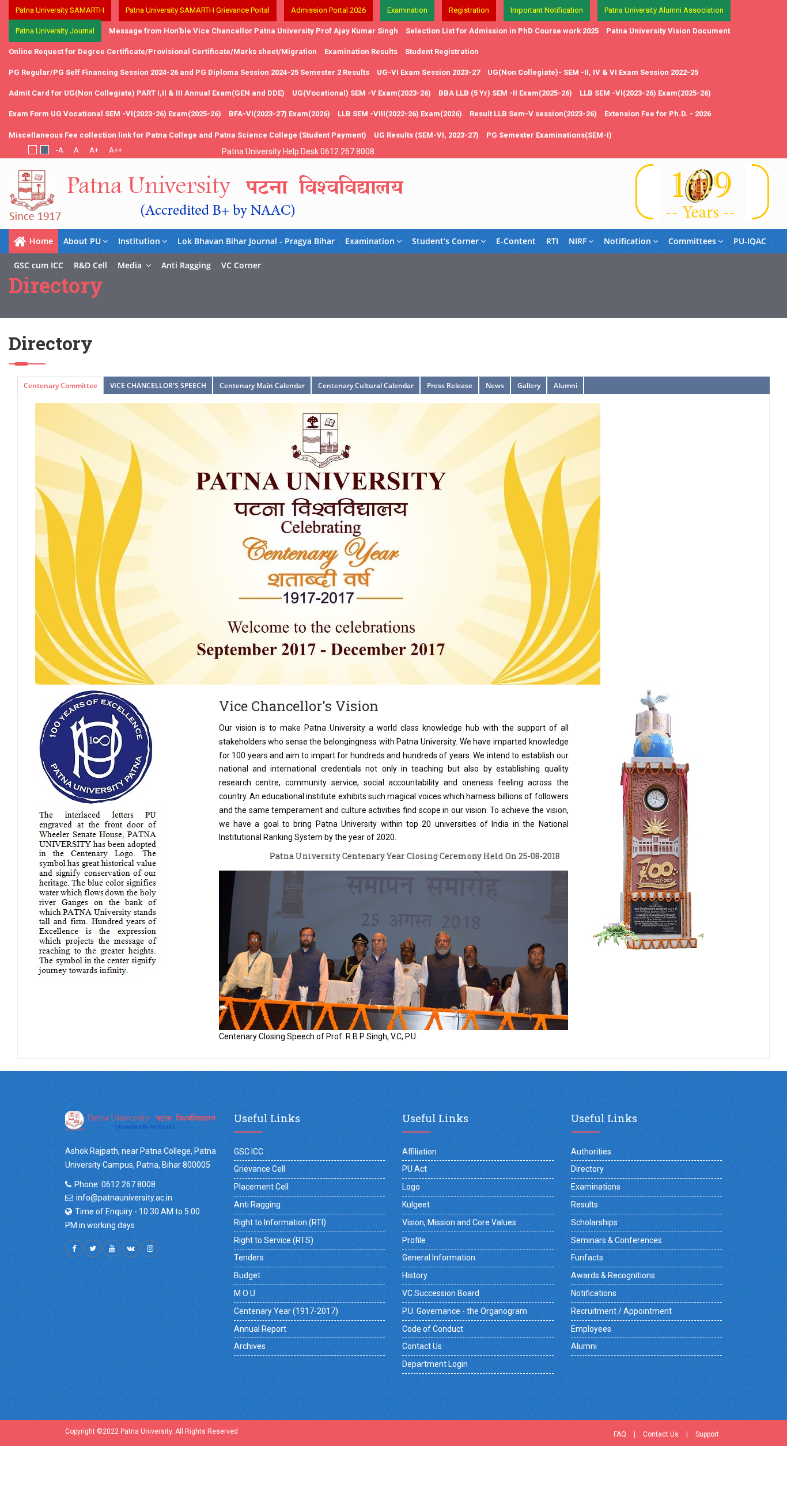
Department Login (435, 1364)
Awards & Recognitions (613, 1275)
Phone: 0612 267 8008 (115, 1184)
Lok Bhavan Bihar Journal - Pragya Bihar (256, 240)
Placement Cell (261, 1186)
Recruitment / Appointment (621, 1311)
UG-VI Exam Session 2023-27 (428, 72)
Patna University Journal (55, 30)
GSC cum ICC (38, 265)
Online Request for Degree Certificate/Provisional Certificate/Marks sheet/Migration (163, 51)
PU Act (414, 1168)
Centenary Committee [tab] (60, 385)
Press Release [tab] (449, 385)
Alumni (584, 1346)
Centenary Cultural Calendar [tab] (366, 385)
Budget (247, 1275)
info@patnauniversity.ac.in (124, 1197)
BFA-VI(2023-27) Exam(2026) (279, 113)
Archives (250, 1346)
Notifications (593, 1293)
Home (41, 240)
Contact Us (422, 1346)
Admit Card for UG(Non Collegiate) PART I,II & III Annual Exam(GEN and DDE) (147, 93)
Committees (692, 240)
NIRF (578, 240)
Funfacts (587, 1257)
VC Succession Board (440, 1293)
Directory (587, 1168)
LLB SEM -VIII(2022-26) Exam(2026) (400, 113)
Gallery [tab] (528, 385)
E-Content (516, 240)
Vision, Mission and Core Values (459, 1222)
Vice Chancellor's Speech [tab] (158, 385)
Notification (627, 240)
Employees (591, 1329)
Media (131, 265)
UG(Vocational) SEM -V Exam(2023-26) (361, 93)
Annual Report (260, 1329)
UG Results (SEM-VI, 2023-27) (426, 135)
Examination (370, 240)
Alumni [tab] (565, 385)
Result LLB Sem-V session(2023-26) (533, 113)
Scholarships (594, 1222)
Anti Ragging (186, 265)
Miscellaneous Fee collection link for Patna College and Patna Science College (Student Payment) (187, 135)
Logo (411, 1186)
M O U (244, 1293)
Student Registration (442, 51)
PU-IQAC (749, 240)
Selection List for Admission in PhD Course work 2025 (502, 30)
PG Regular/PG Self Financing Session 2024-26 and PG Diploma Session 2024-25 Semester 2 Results (189, 72)
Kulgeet (416, 1204)
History (414, 1275)
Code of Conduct (432, 1329)
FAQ (620, 1434)
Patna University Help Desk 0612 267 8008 (298, 151)
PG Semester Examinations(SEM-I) (549, 135)
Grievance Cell (259, 1168)
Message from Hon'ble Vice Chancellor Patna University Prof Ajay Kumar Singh (253, 30)
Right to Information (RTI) (280, 1222)
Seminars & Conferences (616, 1240)
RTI (552, 240)
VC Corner (241, 265)
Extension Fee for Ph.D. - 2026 (657, 113)
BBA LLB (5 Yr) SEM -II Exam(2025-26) (505, 93)
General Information (438, 1257)
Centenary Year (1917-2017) (286, 1311)
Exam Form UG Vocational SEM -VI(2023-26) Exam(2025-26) (115, 113)
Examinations (595, 1186)
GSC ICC (248, 1151)
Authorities (591, 1151)
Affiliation (419, 1151)
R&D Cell (90, 265)
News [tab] (495, 385)
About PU (82, 240)
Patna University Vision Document (668, 30)
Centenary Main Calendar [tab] (262, 385)
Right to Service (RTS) (273, 1240)
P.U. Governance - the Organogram (464, 1311)
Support (707, 1434)
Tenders (249, 1257)
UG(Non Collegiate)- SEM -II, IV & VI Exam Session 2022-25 (592, 72)
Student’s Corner (445, 240)
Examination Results (361, 51)
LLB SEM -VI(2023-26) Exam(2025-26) (645, 93)
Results (584, 1204)
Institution (139, 240)
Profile (414, 1240)
